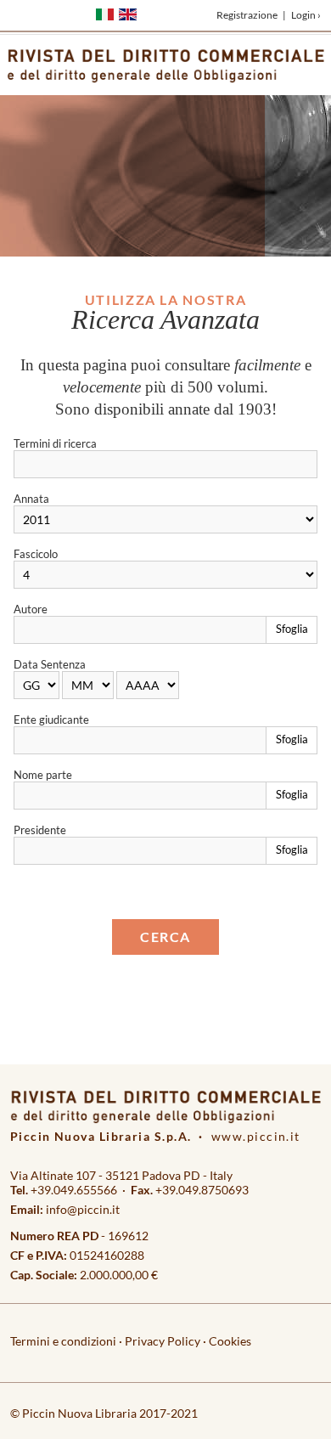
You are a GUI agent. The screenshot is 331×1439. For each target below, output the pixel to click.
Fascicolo (36, 554)
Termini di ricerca (55, 443)
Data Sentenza (50, 664)
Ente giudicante (51, 719)
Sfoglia (292, 628)
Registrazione (247, 14)
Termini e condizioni (63, 1341)
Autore (31, 609)
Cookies (230, 1341)
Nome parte (43, 775)
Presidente (40, 830)
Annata (31, 498)
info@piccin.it (83, 1209)
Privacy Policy (162, 1341)
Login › (306, 14)
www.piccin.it (255, 1136)
